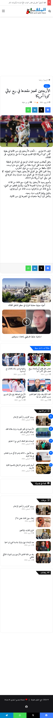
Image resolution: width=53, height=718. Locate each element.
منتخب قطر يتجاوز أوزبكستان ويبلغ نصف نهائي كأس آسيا (40, 370)
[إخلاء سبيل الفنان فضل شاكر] (43, 522)
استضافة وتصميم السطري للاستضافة (14, 699)
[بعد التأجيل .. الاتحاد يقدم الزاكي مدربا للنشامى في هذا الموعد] (43, 457)
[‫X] (41, 110)
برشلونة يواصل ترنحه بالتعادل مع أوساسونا (15, 370)
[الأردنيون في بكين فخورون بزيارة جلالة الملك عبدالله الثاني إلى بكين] (43, 433)
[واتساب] (28, 110)
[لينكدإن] (35, 110)
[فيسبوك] (48, 110)
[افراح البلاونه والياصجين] (43, 534)
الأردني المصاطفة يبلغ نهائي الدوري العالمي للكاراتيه (14, 396)
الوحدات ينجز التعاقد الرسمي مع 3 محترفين (21, 441)
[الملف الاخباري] (35, 11)
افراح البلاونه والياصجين (26, 530)
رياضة (40, 80)
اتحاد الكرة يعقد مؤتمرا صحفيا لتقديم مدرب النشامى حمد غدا (40, 396)
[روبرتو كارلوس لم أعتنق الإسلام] (43, 421)
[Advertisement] (26, 45)
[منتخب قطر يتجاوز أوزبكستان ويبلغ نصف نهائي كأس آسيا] (39, 359)
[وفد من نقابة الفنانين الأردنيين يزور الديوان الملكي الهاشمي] (43, 558)
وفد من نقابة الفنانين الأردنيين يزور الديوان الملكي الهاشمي (18, 556)
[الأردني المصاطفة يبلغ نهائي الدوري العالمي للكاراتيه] (13, 385)
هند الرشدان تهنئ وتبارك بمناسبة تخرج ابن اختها (19, 542)
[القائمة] (3, 12)
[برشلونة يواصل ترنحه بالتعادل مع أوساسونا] (13, 359)
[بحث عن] (49, 12)
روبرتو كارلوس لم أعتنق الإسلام (23, 417)
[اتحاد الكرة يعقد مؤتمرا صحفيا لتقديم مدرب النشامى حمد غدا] (39, 385)
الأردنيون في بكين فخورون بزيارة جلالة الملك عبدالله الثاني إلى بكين (20, 430)
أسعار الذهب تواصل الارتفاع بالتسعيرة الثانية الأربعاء (20, 467)
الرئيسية (46, 80)
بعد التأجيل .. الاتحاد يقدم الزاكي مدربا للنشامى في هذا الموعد (19, 455)
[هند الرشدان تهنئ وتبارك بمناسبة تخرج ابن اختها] (43, 546)
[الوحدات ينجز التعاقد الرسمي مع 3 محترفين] (43, 445)
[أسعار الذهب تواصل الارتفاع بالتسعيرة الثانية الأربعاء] (43, 469)
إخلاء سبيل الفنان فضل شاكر (24, 518)
